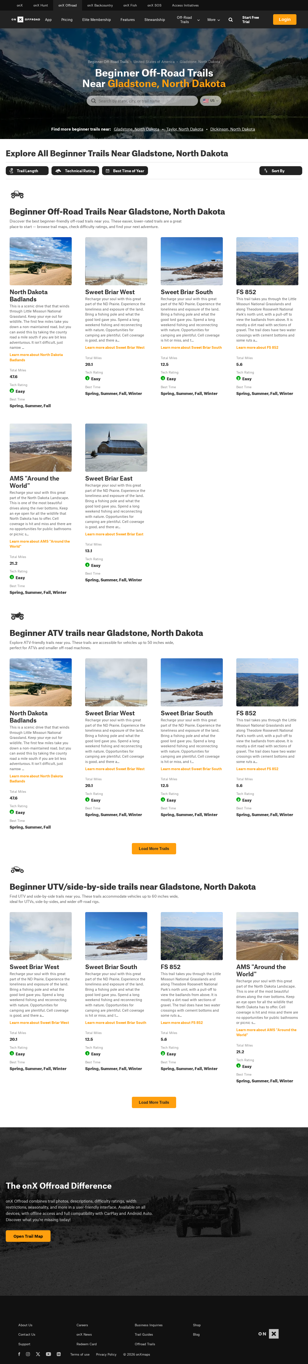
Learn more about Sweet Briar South (192, 323)
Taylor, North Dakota (184, 129)
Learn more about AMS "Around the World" (41, 510)
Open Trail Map (28, 1236)
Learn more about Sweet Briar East (116, 510)
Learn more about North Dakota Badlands (41, 323)
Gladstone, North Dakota (136, 129)
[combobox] (146, 100)
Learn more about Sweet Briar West (116, 323)
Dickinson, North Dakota (232, 129)
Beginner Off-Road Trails (108, 61)
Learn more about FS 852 (267, 323)
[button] (27, 170)
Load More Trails (154, 849)
